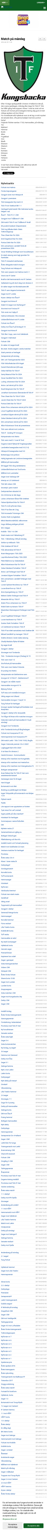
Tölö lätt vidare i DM (8, 484)
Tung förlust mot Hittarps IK (11, 268)
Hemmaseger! (6, 916)
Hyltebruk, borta (7, 1395)
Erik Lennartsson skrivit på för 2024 (14, 422)
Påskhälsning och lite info (10, 839)
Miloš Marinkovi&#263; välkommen (14, 521)
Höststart (4, 883)
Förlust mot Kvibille (8, 1443)
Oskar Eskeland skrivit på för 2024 (14, 418)
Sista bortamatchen (8, 1044)
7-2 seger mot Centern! (9, 1406)
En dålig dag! (6, 1428)
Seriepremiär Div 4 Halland (11, 1136)
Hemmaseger (6, 880)
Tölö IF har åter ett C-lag (10, 510)
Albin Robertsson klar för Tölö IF (13, 564)
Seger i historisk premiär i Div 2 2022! (15, 744)
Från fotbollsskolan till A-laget (12, 363)
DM (2, 825)
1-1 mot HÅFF (6, 1209)
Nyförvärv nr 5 (6, 1344)
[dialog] (23, 1514)
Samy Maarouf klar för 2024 (11, 374)
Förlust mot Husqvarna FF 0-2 (12, 733)
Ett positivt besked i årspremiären (13, 226)
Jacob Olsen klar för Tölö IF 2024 (13, 400)
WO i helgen (5, 528)
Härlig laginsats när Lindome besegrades (16, 458)
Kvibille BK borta (7, 931)
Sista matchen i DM (8, 993)
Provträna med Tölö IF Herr (11, 1026)
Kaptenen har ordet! (8, 956)
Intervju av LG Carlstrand (10, 480)
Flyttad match (6, 799)
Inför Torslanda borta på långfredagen (15, 729)
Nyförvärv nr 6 (6, 1340)
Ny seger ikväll (6, 645)
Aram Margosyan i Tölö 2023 (11, 553)
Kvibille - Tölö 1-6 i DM (9, 532)
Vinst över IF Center (8, 276)
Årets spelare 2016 (8, 1366)
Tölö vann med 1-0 (8, 660)
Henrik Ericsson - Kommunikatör (13, 755)
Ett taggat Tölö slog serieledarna (13, 466)
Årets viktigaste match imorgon (13, 265)
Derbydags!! (5, 865)
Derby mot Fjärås (7, 1245)
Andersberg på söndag (10, 1253)
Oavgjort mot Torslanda (10, 726)
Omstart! (4, 1084)
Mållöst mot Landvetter (9, 473)
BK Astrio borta (7, 1432)
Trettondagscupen (8, 1333)
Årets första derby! (8, 1494)
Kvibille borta (6, 1446)
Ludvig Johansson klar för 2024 (13, 382)
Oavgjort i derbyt (7, 649)
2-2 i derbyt (5, 1285)
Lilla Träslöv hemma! (8, 1092)
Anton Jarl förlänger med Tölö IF (13, 572)
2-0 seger (4, 1095)
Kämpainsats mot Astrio (10, 437)
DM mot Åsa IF (6, 1114)
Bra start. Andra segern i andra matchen (16, 349)
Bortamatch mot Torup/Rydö (11, 1402)
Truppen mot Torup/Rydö (10, 1476)
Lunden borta (6, 986)
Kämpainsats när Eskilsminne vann (14, 674)
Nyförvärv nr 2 (6, 1355)
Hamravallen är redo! (8, 938)
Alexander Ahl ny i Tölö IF (10, 599)
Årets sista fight (7, 1037)
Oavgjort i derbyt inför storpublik (13, 713)
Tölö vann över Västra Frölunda (12, 667)
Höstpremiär (5, 1227)
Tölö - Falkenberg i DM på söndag (14, 539)
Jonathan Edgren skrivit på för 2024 (14, 415)
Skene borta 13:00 (8, 978)
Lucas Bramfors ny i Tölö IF (11, 588)
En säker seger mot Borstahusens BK (15, 287)
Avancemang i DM (8, 1150)
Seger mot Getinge (8, 1435)
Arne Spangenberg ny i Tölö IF (12, 592)
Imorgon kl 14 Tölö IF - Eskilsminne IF (15, 678)
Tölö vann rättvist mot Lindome (12, 429)
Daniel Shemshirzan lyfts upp (12, 367)
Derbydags (5, 1128)
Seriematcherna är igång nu (11, 832)
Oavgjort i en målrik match (10, 682)
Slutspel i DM (6, 971)
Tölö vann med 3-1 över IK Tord (12, 440)
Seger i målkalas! (7, 1472)
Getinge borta (6, 1110)
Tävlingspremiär (7, 1168)
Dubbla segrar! (6, 1304)
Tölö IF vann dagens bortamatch (13, 290)
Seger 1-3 (4, 1399)
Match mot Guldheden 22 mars (12, 847)
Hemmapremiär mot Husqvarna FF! (14, 737)
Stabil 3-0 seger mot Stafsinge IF (13, 305)
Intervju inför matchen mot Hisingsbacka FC (17, 766)
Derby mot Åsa (6, 1059)
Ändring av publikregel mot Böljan (14, 790)
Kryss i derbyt (6, 1490)
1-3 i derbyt (5, 1421)
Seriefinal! (4, 898)
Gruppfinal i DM (7, 1311)
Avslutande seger (7, 1457)
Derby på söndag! (7, 1231)
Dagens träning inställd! (10, 1179)
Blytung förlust (6, 689)
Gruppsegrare (6, 989)
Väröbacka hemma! (8, 891)
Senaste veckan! (7, 1242)
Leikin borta (5, 1073)
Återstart (4, 1454)
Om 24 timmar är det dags (10, 495)
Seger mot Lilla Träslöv (9, 1271)
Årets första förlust (8, 975)
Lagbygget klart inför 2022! (11, 748)
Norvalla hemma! (7, 920)
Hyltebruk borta (7, 945)
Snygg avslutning (7, 1384)
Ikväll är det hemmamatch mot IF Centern (16, 279)
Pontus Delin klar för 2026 (10, 242)
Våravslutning (6, 1088)
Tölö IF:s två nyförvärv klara (11, 506)
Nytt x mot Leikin (7, 1070)
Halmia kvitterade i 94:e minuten (13, 316)
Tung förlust (5, 1260)
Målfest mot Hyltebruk (9, 1465)
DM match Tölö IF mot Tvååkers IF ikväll (16, 222)
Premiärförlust (6, 953)
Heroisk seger (6, 949)
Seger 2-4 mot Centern (9, 1479)
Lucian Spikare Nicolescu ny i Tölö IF (14, 585)
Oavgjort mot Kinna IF (9, 301)
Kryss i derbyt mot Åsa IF (10, 298)
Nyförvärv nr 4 (6, 1348)
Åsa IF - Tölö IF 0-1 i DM (10, 215)
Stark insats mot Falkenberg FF (12, 535)
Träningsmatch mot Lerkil (10, 1146)
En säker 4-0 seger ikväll (10, 345)
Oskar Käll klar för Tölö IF (10, 371)
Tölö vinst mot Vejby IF (9, 312)
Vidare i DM (5, 967)
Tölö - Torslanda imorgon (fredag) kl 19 (15, 656)
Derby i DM (5, 1000)
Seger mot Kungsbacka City (11, 997)
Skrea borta (5, 1282)
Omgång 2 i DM (7, 1161)
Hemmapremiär (7, 1132)
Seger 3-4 (4, 1040)
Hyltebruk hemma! (8, 1267)
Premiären (4, 1293)
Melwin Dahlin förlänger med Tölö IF (14, 596)
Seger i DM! (5, 1139)
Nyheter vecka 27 (7, 828)
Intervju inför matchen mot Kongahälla (15, 759)
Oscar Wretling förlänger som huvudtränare (17, 252)
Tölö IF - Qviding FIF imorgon (11, 433)
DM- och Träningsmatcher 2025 (13, 360)
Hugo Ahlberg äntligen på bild (12, 524)
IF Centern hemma (7, 1410)
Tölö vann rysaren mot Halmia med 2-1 (15, 272)
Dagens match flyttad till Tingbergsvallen (16, 444)
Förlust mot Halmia (8, 187)
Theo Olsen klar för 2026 (10, 235)
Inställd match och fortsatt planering (14, 843)
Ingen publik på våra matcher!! (12, 814)
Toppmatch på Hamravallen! (11, 905)
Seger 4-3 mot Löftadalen (10, 1326)
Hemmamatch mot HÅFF (10, 1212)
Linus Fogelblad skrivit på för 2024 (14, 411)
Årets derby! (5, 1424)
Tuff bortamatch (7, 876)
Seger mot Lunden (8, 982)
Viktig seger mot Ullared (10, 696)
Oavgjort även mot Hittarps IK (12, 195)
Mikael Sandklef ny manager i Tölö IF (14, 634)
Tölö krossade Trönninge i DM (12, 513)
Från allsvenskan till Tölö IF (11, 550)
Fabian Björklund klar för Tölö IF (13, 502)
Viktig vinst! (5, 902)
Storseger (4, 1201)
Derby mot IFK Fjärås (9, 1198)
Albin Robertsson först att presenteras (15, 426)
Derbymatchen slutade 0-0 (11, 491)
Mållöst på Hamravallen (10, 462)
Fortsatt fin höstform (9, 1391)
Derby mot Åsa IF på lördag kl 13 (13, 327)
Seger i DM (5, 1004)
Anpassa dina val (10, 1519)
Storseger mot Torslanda (10, 652)
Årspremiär (5, 1172)
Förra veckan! (6, 924)
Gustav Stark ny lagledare (10, 517)
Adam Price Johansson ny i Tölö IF (14, 603)
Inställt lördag (6, 1011)
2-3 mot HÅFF (6, 1483)
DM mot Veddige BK (8, 1318)
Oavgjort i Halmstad (8, 338)
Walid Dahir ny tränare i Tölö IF (12, 607)
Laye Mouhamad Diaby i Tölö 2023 (14, 557)
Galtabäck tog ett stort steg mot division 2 (17, 283)
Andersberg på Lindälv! (10, 1205)
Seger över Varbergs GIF (10, 477)
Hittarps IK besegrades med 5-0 (13, 451)
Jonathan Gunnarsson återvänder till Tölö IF (17, 393)
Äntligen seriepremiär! (9, 770)
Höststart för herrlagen (9, 817)
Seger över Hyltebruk (9, 1216)
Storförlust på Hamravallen (11, 663)
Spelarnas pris (6, 1362)
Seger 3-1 (4, 1062)
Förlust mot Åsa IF (8, 323)
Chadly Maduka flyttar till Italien (12, 641)
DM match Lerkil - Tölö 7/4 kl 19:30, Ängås (17, 740)
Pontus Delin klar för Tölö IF (11, 404)
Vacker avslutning (7, 1187)
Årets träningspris (7, 1369)
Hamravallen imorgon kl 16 (11, 685)
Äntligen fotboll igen (8, 836)
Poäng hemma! (6, 1117)
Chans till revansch (8, 1154)
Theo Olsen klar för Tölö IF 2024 (13, 396)
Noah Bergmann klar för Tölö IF (12, 389)
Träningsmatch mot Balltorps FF (13, 1377)
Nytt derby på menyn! (9, 1081)
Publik (3, 803)
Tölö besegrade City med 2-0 (12, 202)
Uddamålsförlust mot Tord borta (13, 469)
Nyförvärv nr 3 (6, 1351)
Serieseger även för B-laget (11, 779)
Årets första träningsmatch (11, 1015)
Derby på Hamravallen (9, 1106)
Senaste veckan (7, 1033)
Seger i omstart (7, 1450)
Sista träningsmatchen (9, 964)
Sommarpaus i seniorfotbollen (12, 821)
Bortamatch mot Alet (9, 786)
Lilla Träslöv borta (7, 927)
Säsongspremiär (7, 1019)
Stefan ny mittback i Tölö (10, 543)
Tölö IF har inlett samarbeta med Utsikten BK (17, 631)
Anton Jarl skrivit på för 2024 (12, 385)
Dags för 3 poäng (7, 1103)
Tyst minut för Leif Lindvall (11, 810)
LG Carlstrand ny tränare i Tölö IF (13, 627)
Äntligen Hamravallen (9, 1121)
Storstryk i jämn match (9, 488)
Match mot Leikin (7, 1223)
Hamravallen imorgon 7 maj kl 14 (13, 700)
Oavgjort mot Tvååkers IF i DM (12, 219)
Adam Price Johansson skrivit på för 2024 (16, 407)
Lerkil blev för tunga (8, 1143)
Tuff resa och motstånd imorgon (13, 693)
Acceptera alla (33, 1526)
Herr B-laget (5, 783)
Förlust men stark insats (10, 894)
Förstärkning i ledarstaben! (11, 1022)
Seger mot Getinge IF (9, 1234)
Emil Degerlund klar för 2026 (11, 239)
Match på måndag (13, 39)
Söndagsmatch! (7, 869)
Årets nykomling (7, 1373)
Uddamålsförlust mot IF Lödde (12, 320)
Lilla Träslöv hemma (8, 1220)
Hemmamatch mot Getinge (11, 1439)
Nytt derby (5, 1125)
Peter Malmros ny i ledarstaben (12, 561)
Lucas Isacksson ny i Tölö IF (11, 620)
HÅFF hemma (6, 1486)
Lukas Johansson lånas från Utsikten (15, 499)
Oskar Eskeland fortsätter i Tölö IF (13, 568)
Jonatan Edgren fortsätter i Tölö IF (14, 575)
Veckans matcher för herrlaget (12, 850)
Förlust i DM (5, 341)
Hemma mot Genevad (9, 1055)
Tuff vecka (5, 934)
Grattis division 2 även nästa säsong (14, 638)
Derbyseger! (5, 1077)
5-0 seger (4, 1051)
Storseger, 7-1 (6, 1099)
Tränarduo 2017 (7, 1380)
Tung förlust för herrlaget (10, 704)
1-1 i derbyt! (5, 1194)
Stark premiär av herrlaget (10, 352)
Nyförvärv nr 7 (6, 1337)
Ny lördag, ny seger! (8, 1048)
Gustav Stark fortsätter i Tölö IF (12, 623)
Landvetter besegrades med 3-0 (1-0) (15, 447)
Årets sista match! (8, 1190)
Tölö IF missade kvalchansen (12, 261)
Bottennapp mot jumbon (10, 455)
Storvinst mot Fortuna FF (10, 309)
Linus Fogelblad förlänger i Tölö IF (14, 616)
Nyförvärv (4, 887)
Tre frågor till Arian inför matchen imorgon (17, 717)
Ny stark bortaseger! (8, 942)
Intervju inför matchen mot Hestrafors (15, 762)
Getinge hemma (7, 1066)
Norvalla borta (6, 872)
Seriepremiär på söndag (10, 356)
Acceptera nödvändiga (12, 1525)
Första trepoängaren (8, 191)
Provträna (4, 854)
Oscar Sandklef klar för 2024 (11, 378)
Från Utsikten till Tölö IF (9, 546)
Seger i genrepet (7, 960)
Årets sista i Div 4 (7, 858)
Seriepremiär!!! (6, 1296)
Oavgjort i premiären (8, 198)
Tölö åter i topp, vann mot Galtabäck (14, 334)
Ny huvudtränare (7, 1030)
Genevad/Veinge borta (9, 913)
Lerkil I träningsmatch (9, 1300)
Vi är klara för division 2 (10, 751)
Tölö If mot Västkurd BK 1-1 (11, 206)
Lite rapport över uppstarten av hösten (15, 807)
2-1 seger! (4, 1256)
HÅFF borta (5, 1417)
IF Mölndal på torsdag (9, 1307)
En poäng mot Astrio (9, 671)
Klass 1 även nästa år (9, 861)
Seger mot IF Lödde (8, 294)
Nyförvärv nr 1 (6, 1359)
